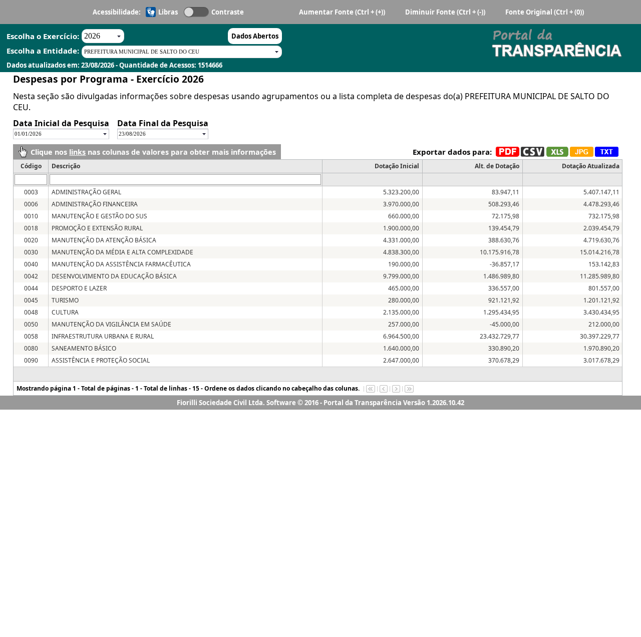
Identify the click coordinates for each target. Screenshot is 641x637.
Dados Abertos (254, 36)
